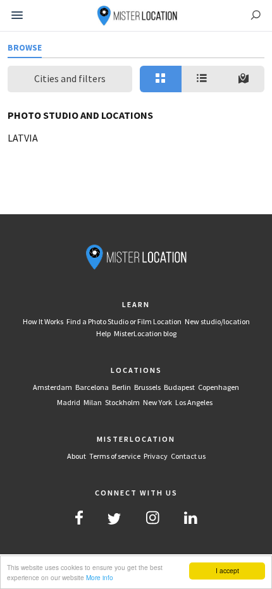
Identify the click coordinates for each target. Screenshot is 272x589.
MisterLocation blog (145, 333)
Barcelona (92, 387)
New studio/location (217, 321)
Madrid (68, 402)
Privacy (156, 456)
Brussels (147, 387)
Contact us (188, 456)
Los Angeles (194, 402)
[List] (202, 79)
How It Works (43, 321)
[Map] (243, 79)
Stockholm (122, 402)
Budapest (179, 387)
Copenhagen (218, 387)
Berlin (121, 387)
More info (99, 577)
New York (157, 402)
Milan (92, 402)
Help (103, 333)
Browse (25, 47)
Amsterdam (52, 387)
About (76, 456)
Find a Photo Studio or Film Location (124, 321)
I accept (227, 570)
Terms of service (114, 456)
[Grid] (161, 79)
